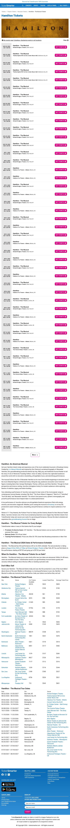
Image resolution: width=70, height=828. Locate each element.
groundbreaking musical (19, 519)
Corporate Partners (53, 774)
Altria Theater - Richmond (20, 643)
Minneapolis (5, 657)
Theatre (42, 5)
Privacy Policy (5, 799)
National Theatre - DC (54, 725)
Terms (3, 797)
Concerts (28, 5)
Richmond (4, 642)
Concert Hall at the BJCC (55, 702)
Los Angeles (5, 677)
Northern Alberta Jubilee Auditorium (21, 668)
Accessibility (5, 803)
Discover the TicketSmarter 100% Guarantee (35, 1)
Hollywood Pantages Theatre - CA (21, 679)
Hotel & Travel (51, 5)
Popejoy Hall (19, 683)
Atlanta (3, 594)
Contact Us (28, 774)
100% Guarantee (29, 777)
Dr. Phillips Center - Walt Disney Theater (21, 604)
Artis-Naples (19, 622)
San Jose (4, 671)
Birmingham (5, 598)
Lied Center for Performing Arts (20, 654)
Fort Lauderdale (6, 616)
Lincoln (3, 653)
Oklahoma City (6, 588)
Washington (5, 632)
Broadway (51, 504)
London (3, 608)
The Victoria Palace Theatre (20, 609)
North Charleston (6, 636)
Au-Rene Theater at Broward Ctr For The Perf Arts (21, 618)
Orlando (3, 602)
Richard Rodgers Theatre (35, 548)
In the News (51, 781)
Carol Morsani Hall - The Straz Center (21, 613)
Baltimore (4, 646)
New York (4, 584)
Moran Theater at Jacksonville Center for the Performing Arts (20, 627)
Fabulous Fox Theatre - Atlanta (20, 595)
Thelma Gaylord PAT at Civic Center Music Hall (21, 590)
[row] (35, 47)
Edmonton (4, 667)
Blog (49, 783)
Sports (36, 5)
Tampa (3, 612)
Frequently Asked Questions (33, 775)
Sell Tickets (63, 5)
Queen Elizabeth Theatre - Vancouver (20, 663)
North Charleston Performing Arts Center (20, 637)
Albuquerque (5, 683)
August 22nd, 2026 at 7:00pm (16, 548)
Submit (27, 812)
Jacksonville (5, 624)
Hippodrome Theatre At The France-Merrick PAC (20, 648)
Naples (3, 622)
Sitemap (3, 805)
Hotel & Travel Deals (53, 779)
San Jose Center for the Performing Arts (21, 673)
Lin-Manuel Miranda (15, 469)
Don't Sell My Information (8, 801)
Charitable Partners (53, 775)
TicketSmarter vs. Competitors (56, 777)
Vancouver (4, 662)
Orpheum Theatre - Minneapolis (21, 658)
